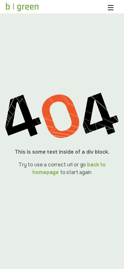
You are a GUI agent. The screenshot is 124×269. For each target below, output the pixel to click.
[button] (111, 7)
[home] (22, 6)
